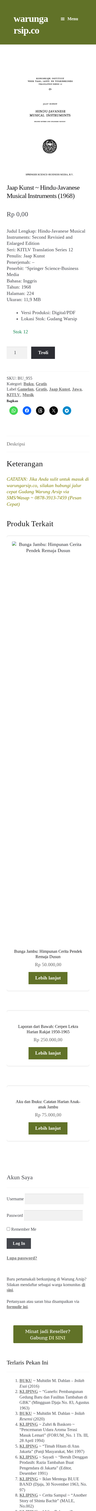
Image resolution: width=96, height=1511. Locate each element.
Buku (28, 384)
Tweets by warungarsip (28, 1226)
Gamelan (25, 389)
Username (15, 871)
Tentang (18, 1477)
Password (15, 887)
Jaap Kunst (59, 389)
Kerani (60, 1477)
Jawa (77, 389)
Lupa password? (22, 930)
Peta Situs (39, 1477)
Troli (43, 352)
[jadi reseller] (48, 1006)
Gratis (41, 384)
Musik (28, 394)
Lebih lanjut (48, 650)
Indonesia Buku (47, 1470)
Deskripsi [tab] (16, 444)
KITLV (13, 394)
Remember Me (23, 901)
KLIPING (28, 1063)
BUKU (25, 1052)
